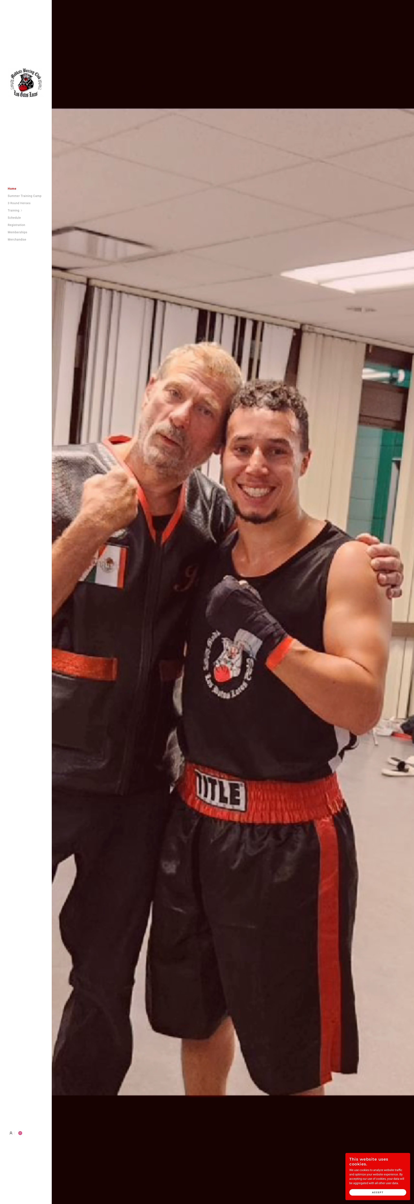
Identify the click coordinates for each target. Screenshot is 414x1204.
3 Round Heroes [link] (19, 203)
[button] (30, 210)
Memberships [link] (17, 232)
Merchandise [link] (17, 239)
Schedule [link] (14, 217)
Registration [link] (16, 225)
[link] (26, 82)
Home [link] (12, 188)
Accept (378, 1192)
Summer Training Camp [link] (25, 196)
